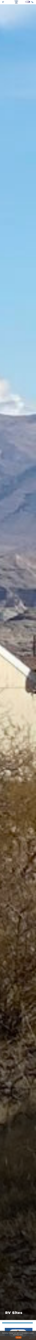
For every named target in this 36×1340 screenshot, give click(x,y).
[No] (34, 1335)
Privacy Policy (19, 1334)
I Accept (18, 1337)
